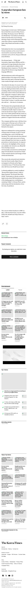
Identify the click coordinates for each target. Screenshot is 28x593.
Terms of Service (18, 563)
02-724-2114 (6, 581)
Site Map (3, 556)
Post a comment (14, 257)
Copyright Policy (5, 565)
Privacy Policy (19, 561)
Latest (7, 290)
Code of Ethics (5, 561)
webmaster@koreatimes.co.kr (16, 580)
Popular (20, 290)
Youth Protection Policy (7, 563)
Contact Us (15, 549)
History (10, 549)
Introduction (4, 549)
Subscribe (3, 554)
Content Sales (21, 554)
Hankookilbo (4, 571)
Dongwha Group (12, 571)
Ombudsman (12, 561)
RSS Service (14, 554)
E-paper (9, 554)
